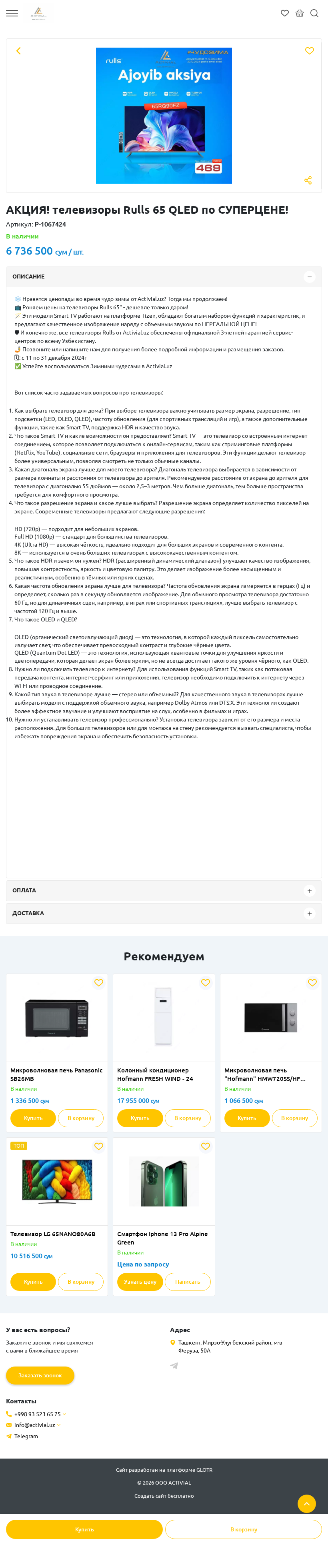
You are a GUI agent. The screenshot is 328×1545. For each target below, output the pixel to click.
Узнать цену (140, 1281)
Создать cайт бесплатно (164, 1496)
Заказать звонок (40, 1375)
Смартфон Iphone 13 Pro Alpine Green (162, 1238)
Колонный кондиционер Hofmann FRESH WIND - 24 (155, 1074)
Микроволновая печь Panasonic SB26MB (56, 1074)
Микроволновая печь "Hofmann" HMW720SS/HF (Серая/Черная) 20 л (262, 1075)
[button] (31, 1057)
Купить (84, 1529)
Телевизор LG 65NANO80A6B (53, 1233)
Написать (187, 1281)
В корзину (243, 1529)
